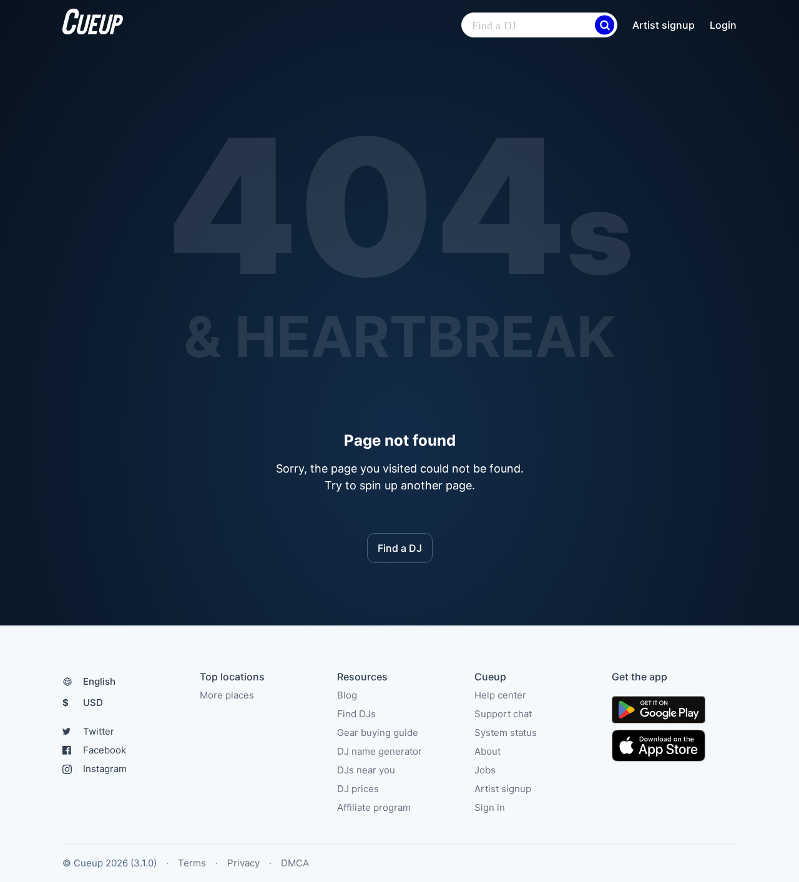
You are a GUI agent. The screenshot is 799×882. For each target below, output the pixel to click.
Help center (500, 695)
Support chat (503, 714)
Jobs (485, 770)
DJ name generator (379, 751)
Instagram (105, 769)
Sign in (489, 807)
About (487, 751)
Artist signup (663, 25)
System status (505, 732)
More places (227, 695)
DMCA (295, 863)
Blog (347, 695)
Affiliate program (374, 807)
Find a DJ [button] (400, 548)
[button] (604, 25)
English (99, 681)
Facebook (104, 750)
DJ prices (358, 789)
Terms (192, 863)
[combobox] (539, 25)
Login (723, 25)
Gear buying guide (377, 732)
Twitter (98, 731)
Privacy (243, 863)
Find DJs (356, 714)
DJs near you (366, 770)
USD (82, 702)
